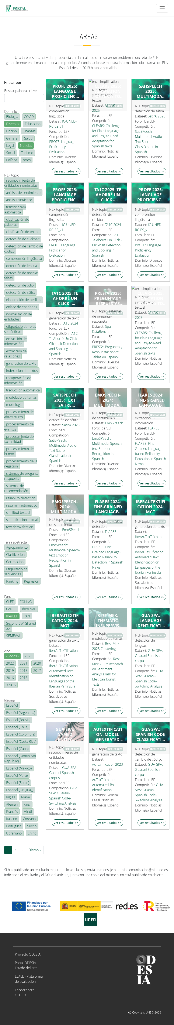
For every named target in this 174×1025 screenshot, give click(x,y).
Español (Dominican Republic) (20, 758)
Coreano (29, 818)
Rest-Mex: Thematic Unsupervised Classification (108, 620)
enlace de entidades (21, 307)
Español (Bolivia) (18, 719)
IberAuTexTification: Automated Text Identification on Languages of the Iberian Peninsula (149, 562)
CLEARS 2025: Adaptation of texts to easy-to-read (108, 91)
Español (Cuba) (17, 748)
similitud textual (18, 512)
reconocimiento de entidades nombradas (20, 183)
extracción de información (15, 341)
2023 (28, 656)
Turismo (27, 152)
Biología (12, 116)
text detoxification (19, 527)
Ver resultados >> (66, 171)
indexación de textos (22, 370)
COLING (26, 601)
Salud (28, 138)
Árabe (25, 797)
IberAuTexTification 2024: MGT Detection (150, 506)
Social (10, 152)
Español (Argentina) (20, 712)
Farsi (27, 804)
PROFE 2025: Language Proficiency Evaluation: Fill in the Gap (150, 194)
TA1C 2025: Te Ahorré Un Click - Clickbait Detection (107, 194)
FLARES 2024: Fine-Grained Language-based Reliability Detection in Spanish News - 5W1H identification (150, 400)
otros (27, 160)
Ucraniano (14, 833)
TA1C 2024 (113, 224)
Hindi (28, 811)
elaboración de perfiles (23, 299)
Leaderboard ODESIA (25, 992)
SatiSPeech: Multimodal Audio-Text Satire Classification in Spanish (149, 141)
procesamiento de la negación (20, 464)
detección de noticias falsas (21, 275)
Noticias (26, 145)
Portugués (13, 826)
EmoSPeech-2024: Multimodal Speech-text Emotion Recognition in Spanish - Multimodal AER (65, 506)
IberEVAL (29, 609)
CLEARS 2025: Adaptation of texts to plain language (150, 298)
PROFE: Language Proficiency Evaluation (62, 146)
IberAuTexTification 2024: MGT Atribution (65, 620)
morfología (14, 404)
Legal (10, 145)
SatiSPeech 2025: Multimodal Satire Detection (150, 91)
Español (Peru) (17, 775)
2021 (23, 663)
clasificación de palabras (16, 222)
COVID (29, 116)
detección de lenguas (22, 265)
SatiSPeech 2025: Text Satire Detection (64, 400)
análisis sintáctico (19, 200)
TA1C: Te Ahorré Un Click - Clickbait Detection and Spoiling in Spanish (107, 245)
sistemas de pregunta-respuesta (21, 476)
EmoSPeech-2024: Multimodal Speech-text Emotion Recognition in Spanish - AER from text (108, 400)
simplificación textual (22, 519)
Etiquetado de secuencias (16, 571)
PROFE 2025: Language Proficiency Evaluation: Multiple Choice (65, 91)
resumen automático (21, 505)
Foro (7, 596)
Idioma (9, 700)
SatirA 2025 (156, 116)
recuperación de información (17, 380)
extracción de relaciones (15, 354)
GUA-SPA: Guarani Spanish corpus (149, 655)
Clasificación (15, 554)
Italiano (11, 818)
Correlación (15, 561)
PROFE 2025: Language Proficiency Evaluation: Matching (65, 194)
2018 (23, 670)
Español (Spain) (17, 782)
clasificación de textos (22, 231)
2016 (10, 677)
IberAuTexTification (149, 536)
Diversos (12, 123)
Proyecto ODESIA (28, 954)
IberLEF (12, 616)
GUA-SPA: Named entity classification (65, 734)
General (12, 138)
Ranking (12, 581)
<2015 (11, 685)
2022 (10, 663)
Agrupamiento (17, 547)
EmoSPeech (114, 423)
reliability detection (20, 498)
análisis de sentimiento (23, 192)
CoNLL (11, 609)
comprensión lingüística (24, 258)
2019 (10, 670)
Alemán (12, 804)
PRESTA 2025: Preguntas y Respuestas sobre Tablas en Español (107, 298)
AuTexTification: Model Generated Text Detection (107, 734)
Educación (33, 123)
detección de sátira (20, 292)
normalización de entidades (18, 317)
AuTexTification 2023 (107, 764)
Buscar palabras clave (20, 90)
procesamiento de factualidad (19, 439)
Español (12, 705)
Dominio (10, 111)
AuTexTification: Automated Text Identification (104, 784)
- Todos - (12, 656)
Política (11, 160)
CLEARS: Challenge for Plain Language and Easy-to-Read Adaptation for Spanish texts (106, 135)
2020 (37, 663)
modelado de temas (21, 397)
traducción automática (23, 390)
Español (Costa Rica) (21, 741)
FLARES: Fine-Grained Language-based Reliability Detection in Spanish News (150, 453)
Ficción (11, 131)
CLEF (10, 601)
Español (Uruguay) (19, 790)
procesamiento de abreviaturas (19, 414)
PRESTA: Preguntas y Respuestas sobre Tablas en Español (107, 351)
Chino (32, 833)
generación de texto (21, 363)
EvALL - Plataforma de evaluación (29, 979)
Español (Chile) (17, 727)
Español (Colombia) (20, 734)
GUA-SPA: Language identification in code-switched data (150, 620)
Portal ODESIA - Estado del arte (26, 965)
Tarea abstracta (15, 542)
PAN (27, 616)
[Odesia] (18, 8)
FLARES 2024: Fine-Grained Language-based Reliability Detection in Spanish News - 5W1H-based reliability (108, 506)
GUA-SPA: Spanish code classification (150, 734)
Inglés (10, 797)
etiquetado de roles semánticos (20, 329)
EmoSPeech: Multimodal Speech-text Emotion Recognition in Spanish (107, 448)
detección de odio (20, 285)
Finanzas (29, 131)
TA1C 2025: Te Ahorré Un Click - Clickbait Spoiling (65, 298)
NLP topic (11, 175)
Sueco (31, 826)
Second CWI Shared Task (20, 626)
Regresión (31, 581)
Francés (12, 811)
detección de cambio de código (23, 249)
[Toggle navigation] (162, 8)
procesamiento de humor (19, 451)
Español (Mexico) (19, 768)
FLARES (153, 428)
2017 (37, 670)
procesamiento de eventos (19, 427)
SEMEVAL (13, 635)
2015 (23, 677)
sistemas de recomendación (16, 488)
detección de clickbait (22, 239)
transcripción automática (15, 210)
